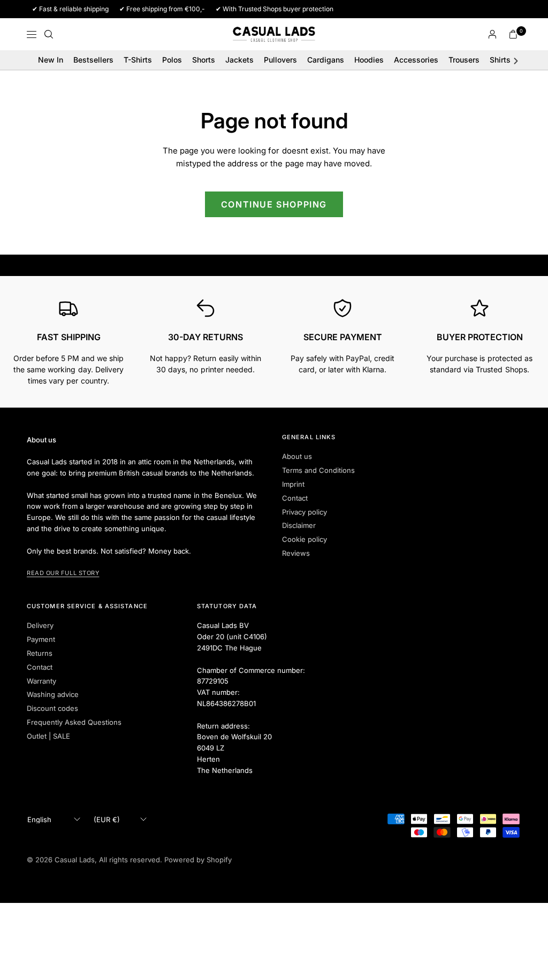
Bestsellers (93, 59)
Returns (39, 653)
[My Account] (492, 34)
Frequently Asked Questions (74, 722)
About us (297, 456)
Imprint (293, 484)
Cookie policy (304, 539)
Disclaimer (299, 525)
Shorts (203, 59)
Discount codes (52, 708)
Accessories (416, 59)
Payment (41, 639)
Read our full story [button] (63, 573)
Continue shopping (274, 204)
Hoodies (369, 59)
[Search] (48, 34)
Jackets (239, 59)
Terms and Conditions (318, 470)
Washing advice (53, 694)
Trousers (464, 59)
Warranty (41, 681)
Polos (172, 59)
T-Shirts (138, 59)
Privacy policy (304, 512)
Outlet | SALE (48, 736)
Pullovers (280, 59)
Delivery (40, 625)
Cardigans (325, 59)
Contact (295, 498)
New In (50, 59)
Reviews (296, 553)
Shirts (500, 59)
